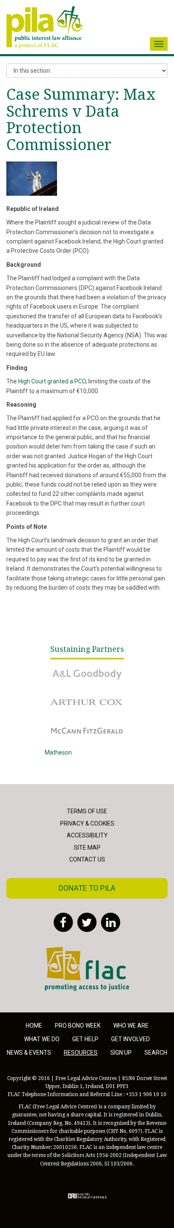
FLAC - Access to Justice (77, 951)
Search (155, 1052)
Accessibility (87, 835)
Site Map (87, 847)
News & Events (29, 1052)
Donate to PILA (87, 887)
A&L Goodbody (64, 668)
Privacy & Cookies (87, 823)
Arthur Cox (59, 696)
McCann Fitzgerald (70, 724)
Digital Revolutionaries (87, 1195)
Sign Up (121, 1052)
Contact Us (87, 859)
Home (34, 1025)
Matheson (58, 752)
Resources (81, 1052)
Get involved (130, 1039)
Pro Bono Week (78, 1025)
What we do (42, 1039)
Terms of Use (87, 811)
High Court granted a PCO (52, 381)
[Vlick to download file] (31, 178)
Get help (85, 1039)
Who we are (131, 1025)
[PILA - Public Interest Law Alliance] (44, 27)
